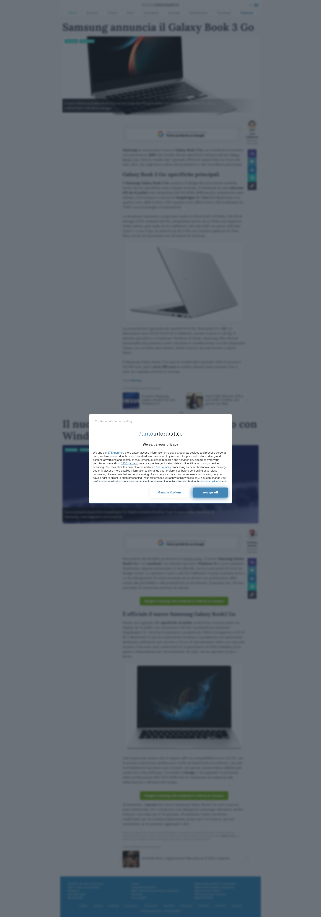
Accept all (210, 492)
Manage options (170, 492)
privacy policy (209, 481)
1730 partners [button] (116, 452)
